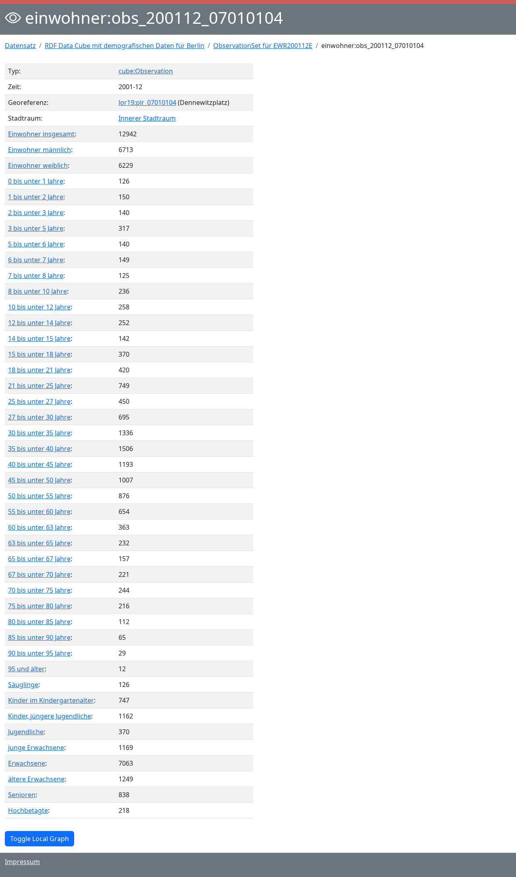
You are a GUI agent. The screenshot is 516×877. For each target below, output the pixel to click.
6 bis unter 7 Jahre (35, 259)
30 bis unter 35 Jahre (39, 432)
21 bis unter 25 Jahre (39, 385)
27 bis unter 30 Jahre (39, 417)
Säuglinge (23, 684)
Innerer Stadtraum (147, 118)
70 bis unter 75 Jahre (39, 590)
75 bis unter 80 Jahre (39, 605)
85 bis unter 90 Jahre (39, 637)
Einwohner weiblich (38, 165)
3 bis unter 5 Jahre (35, 228)
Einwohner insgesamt (41, 133)
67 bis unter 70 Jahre (39, 574)
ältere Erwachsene (36, 779)
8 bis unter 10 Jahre (37, 291)
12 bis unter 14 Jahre (39, 322)
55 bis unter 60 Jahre (39, 511)
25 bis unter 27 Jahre (39, 401)
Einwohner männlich (39, 149)
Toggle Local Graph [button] (39, 838)
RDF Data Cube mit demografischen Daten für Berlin (124, 45)
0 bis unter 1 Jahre (35, 181)
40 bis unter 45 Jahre (39, 464)
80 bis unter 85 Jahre (39, 621)
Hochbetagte (28, 810)
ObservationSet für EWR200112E (262, 45)
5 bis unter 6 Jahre (35, 244)
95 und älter (26, 668)
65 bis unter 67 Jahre (39, 558)
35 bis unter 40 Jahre (39, 448)
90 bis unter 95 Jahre (39, 653)
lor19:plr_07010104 (147, 102)
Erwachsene (26, 763)
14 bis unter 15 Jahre (39, 338)
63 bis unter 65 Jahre (39, 543)
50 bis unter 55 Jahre (39, 495)
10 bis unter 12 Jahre (39, 307)
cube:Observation (146, 71)
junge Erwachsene (36, 747)
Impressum (22, 861)
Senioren (21, 794)
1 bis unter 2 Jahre (35, 196)
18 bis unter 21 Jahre (39, 369)
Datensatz (20, 45)
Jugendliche (26, 731)
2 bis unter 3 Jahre (35, 212)
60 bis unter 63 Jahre (39, 527)
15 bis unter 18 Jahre (39, 354)
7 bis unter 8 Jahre (35, 275)
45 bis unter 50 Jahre (39, 480)
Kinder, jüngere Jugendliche (49, 716)
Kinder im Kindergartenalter (51, 700)
